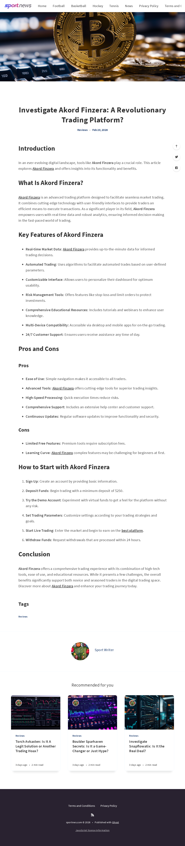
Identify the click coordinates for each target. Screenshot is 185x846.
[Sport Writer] (80, 651)
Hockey (98, 6)
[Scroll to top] (176, 146)
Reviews (82, 129)
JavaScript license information (93, 830)
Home (42, 6)
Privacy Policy (148, 6)
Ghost (115, 822)
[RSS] (92, 815)
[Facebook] (176, 167)
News (129, 6)
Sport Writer (104, 649)
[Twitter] (176, 157)
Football (59, 6)
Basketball (78, 6)
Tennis (114, 6)
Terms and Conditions (81, 805)
